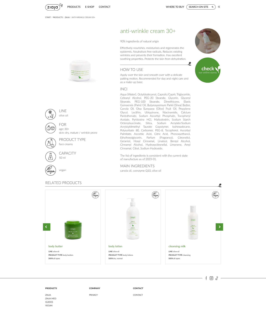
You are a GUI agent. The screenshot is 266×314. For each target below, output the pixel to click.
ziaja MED (50, 299)
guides (49, 302)
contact (104, 7)
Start (48, 17)
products (74, 7)
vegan (48, 306)
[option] (73, 227)
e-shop (89, 7)
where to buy (175, 7)
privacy (93, 295)
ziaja (67, 17)
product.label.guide (207, 41)
